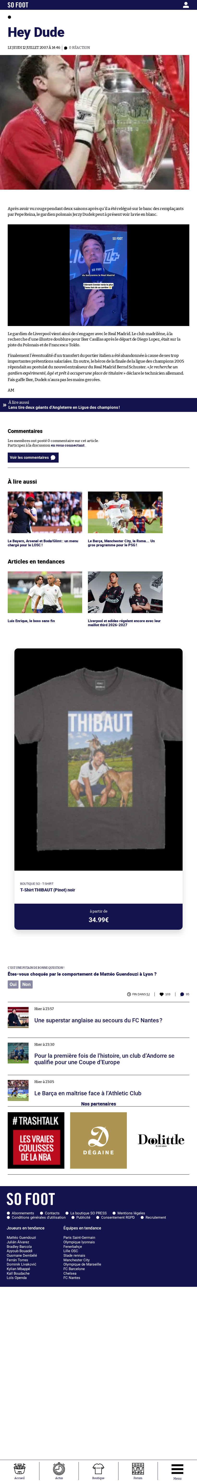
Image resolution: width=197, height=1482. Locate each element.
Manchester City (76, 1260)
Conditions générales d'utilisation (39, 1217)
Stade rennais (74, 1255)
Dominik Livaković (21, 1264)
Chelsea (69, 1273)
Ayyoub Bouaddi (19, 1251)
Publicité (83, 1217)
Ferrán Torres (17, 1260)
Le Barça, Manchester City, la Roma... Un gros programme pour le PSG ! (121, 496)
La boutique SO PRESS (88, 1213)
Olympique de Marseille (82, 1264)
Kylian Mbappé (18, 1269)
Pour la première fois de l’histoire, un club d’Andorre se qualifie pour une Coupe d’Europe (82, 1040)
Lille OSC (70, 1251)
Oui (13, 984)
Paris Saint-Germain (79, 1237)
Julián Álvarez (18, 1242)
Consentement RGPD (118, 1217)
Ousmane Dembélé (22, 1255)
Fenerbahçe (72, 1246)
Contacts (52, 1213)
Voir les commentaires (29, 457)
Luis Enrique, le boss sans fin (32, 573)
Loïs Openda (17, 1278)
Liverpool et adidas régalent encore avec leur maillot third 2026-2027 (122, 576)
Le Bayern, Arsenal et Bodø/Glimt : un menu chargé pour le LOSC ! (44, 496)
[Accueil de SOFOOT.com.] (31, 5)
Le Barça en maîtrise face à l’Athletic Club (42, 1077)
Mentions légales (131, 1213)
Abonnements (23, 1213)
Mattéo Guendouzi (21, 1237)
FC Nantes (71, 1278)
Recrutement (156, 1217)
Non (26, 984)
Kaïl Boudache (18, 1273)
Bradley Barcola (19, 1246)
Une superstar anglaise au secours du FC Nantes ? (49, 1004)
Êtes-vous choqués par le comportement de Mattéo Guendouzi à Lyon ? (82, 974)
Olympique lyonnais (79, 1242)
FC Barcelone (74, 1269)
